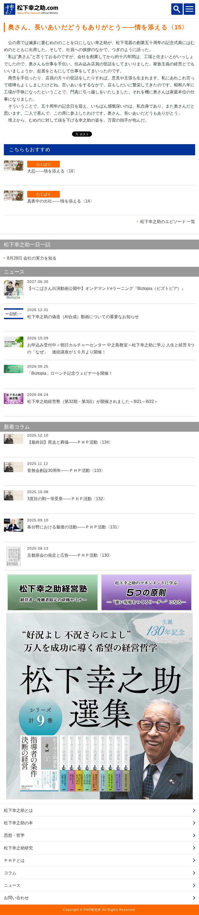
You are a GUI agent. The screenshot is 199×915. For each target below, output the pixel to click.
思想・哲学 (14, 835)
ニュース (12, 885)
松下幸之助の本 (18, 823)
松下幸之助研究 (18, 848)
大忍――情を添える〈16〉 (52, 171)
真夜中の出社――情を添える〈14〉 (60, 201)
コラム (10, 873)
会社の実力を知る (31, 258)
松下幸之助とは (18, 810)
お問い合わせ (16, 898)
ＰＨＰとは (14, 860)
